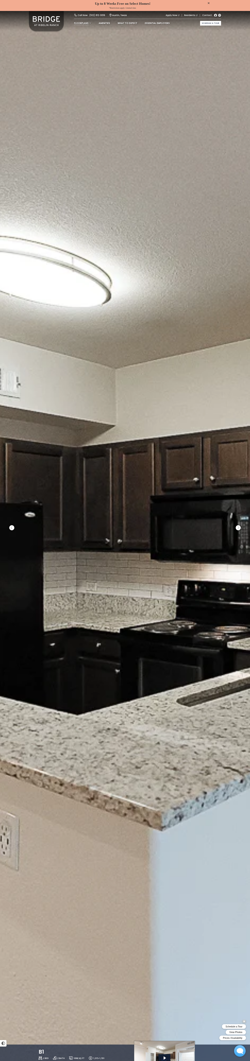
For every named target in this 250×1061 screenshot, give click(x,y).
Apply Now (171, 15)
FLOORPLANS (81, 23)
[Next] (238, 528)
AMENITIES (104, 23)
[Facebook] (215, 15)
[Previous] (11, 528)
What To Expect (127, 23)
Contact (207, 15)
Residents (189, 15)
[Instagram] (219, 15)
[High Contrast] (3, 1043)
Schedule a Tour (210, 23)
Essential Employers (157, 23)
